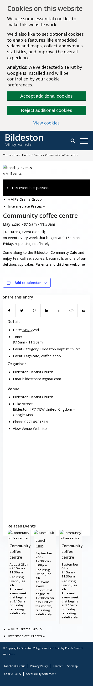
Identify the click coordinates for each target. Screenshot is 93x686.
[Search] (75, 140)
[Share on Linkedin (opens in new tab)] (47, 310)
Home (26, 155)
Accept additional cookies (46, 96)
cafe (35, 355)
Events (37, 155)
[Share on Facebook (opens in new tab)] (9, 310)
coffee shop (51, 355)
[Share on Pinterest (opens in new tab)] (34, 310)
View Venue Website (30, 428)
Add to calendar (28, 282)
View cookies (59, 123)
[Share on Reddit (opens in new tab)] (71, 310)
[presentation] (19, 538)
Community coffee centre (20, 551)
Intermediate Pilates (26, 206)
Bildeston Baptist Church (60, 349)
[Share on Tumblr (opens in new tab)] (59, 310)
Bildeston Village (31, 648)
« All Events (12, 173)
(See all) (38, 231)
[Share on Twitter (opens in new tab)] (22, 310)
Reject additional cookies (46, 110)
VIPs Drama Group (25, 199)
